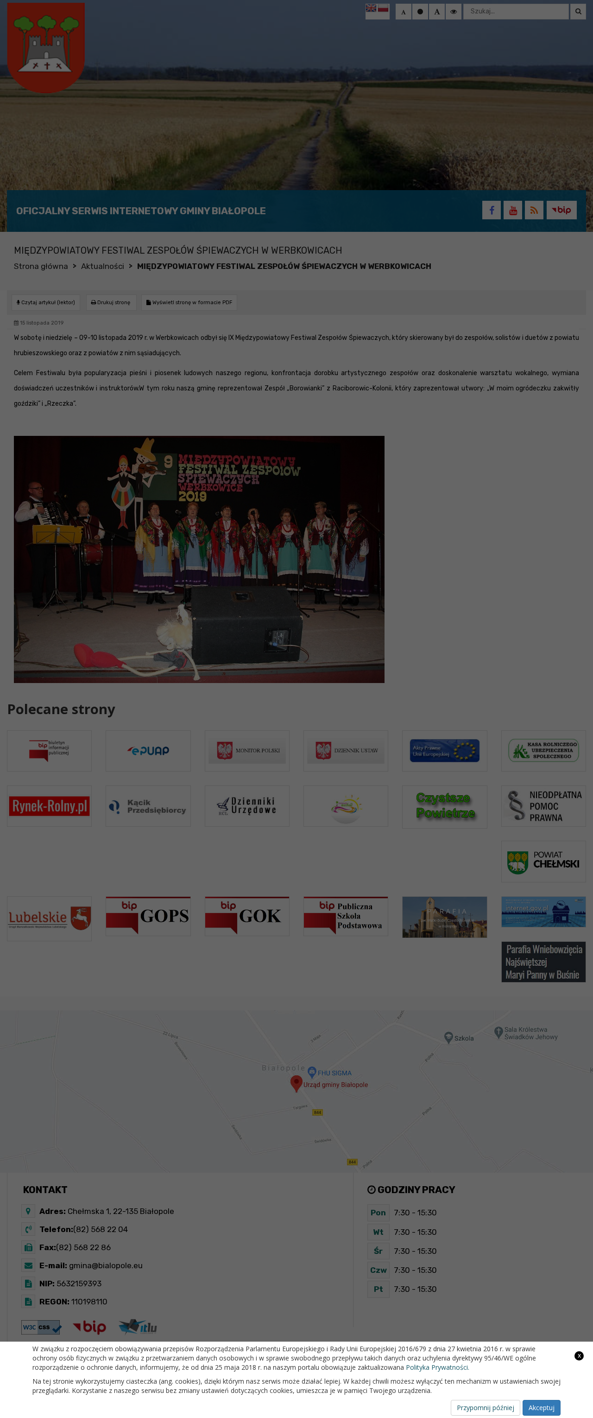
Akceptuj (542, 1407)
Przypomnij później (485, 1407)
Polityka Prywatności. (437, 1367)
